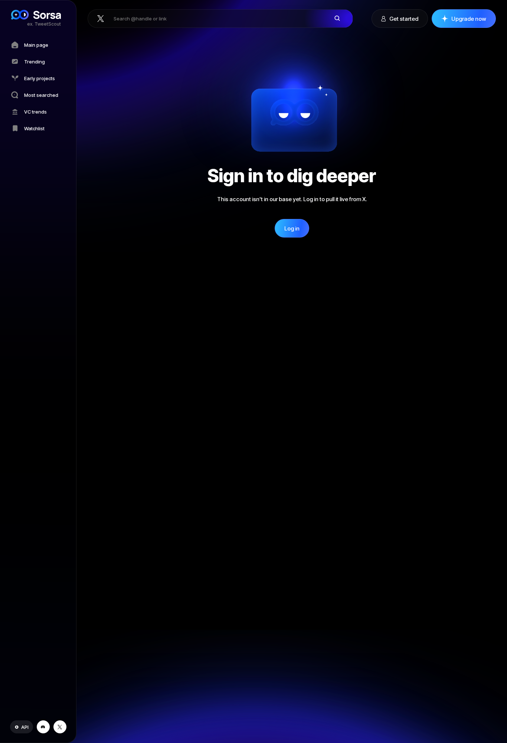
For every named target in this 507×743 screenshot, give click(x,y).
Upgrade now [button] (468, 18)
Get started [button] (403, 18)
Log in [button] (292, 228)
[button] (21, 726)
